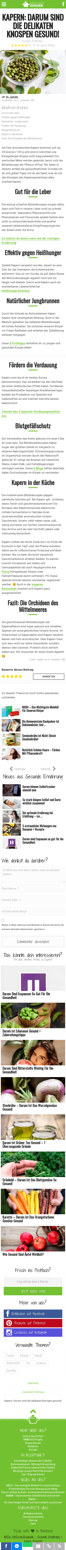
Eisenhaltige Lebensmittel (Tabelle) (33, 1460)
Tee (28, 1363)
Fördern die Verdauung (14, 125)
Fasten (10, 1355)
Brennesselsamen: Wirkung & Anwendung (33, 1464)
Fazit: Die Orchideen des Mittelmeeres (22, 138)
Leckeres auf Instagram (31, 1332)
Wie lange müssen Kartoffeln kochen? (33, 1471)
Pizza (5, 571)
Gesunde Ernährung (32, 41)
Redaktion (33, 1446)
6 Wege (38, 468)
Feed (33, 1523)
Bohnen (24, 1355)
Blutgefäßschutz (11, 130)
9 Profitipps (17, 343)
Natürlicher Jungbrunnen (15, 121)
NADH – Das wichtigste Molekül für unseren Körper (33, 1485)
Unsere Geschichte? (33, 1436)
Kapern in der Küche (12, 134)
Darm (32, 1499)
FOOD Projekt (33, 1439)
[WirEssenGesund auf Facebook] (63, 3)
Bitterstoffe (13, 1363)
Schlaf (9, 1495)
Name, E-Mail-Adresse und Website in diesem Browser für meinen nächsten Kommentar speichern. (33, 927)
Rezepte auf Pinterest (30, 1323)
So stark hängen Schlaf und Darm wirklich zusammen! (33, 1502)
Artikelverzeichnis (33, 1513)
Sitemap (33, 1520)
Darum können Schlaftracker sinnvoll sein (38, 1495)
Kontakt (33, 1449)
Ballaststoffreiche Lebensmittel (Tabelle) (33, 1467)
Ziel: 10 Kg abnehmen (33, 1474)
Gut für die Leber (10, 113)
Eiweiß (38, 1355)
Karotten (11, 1370)
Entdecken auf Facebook (28, 1313)
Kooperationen (33, 1443)
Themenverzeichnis (33, 1517)
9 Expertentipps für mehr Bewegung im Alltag (33, 1488)
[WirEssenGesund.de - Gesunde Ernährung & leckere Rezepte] (33, 3)
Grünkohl (41, 1363)
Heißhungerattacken (16, 290)
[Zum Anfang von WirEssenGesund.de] (33, 1412)
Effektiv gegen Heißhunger (16, 117)
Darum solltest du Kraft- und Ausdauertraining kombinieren (33, 1492)
